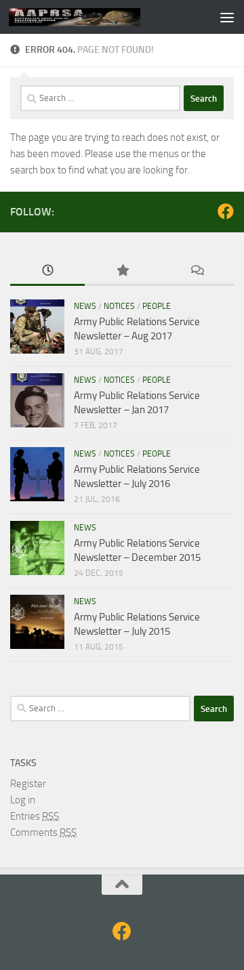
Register (28, 784)
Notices (119, 306)
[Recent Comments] (196, 271)
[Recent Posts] (47, 271)
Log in (22, 800)
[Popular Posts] (122, 271)
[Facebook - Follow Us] (226, 211)
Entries (34, 816)
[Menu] (227, 17)
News (85, 306)
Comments (43, 832)
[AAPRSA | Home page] (96, 17)
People (156, 306)
